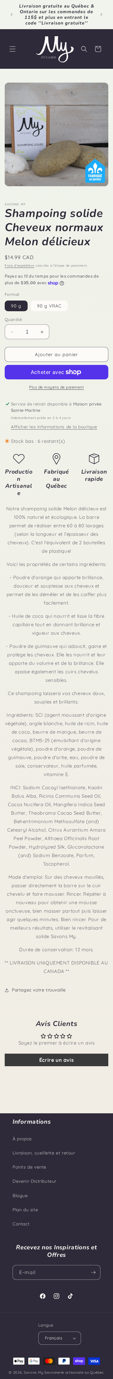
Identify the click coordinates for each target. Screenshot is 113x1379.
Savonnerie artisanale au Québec (74, 1372)
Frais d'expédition (20, 265)
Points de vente (29, 1167)
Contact (21, 1224)
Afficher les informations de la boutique (54, 427)
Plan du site (25, 1210)
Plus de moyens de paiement (56, 387)
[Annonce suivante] (101, 14)
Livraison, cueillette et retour (44, 1153)
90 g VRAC (49, 306)
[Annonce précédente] (12, 14)
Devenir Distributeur (34, 1181)
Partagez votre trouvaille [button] (39, 990)
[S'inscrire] (93, 1272)
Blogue (20, 1195)
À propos (22, 1139)
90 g (16, 306)
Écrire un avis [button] (56, 1060)
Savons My (33, 1372)
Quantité (13, 319)
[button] (12, 49)
